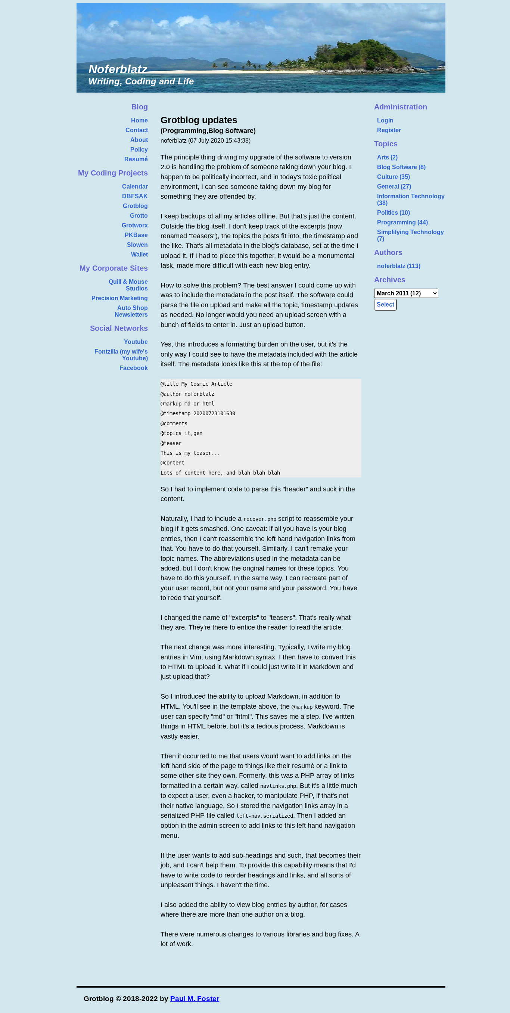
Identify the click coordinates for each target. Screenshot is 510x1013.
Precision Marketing (119, 298)
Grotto (139, 215)
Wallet (139, 254)
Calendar (135, 186)
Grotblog (135, 206)
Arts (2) (387, 157)
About (139, 140)
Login (385, 120)
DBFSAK (135, 196)
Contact (136, 130)
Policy (139, 149)
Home (139, 120)
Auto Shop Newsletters (131, 311)
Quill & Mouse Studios (128, 285)
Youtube (136, 342)
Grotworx (135, 225)
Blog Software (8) (401, 167)
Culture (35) (393, 177)
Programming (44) (402, 222)
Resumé (136, 159)
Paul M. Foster (194, 999)
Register (389, 130)
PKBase (136, 235)
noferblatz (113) (398, 266)
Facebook (133, 368)
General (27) (394, 186)
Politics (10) (393, 212)
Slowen (137, 245)
